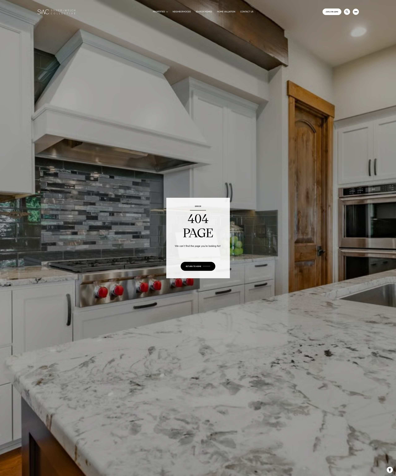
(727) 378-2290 (332, 12)
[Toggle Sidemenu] (356, 12)
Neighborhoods (182, 11)
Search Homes (204, 11)
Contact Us (246, 11)
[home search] (347, 12)
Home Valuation (226, 11)
